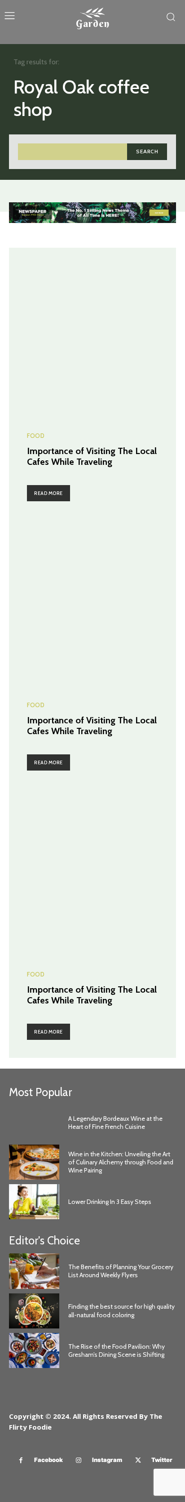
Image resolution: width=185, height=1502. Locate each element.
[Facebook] (21, 1460)
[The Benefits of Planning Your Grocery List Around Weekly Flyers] (34, 1270)
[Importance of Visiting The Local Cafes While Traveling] (92, 331)
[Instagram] (79, 1460)
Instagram (107, 1459)
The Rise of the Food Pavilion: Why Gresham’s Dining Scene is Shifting (116, 1350)
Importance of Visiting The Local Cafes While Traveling (92, 456)
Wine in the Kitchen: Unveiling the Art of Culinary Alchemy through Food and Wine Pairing (120, 1162)
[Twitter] (138, 1460)
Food (35, 436)
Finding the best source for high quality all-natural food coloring (121, 1310)
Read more (48, 493)
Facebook (48, 1459)
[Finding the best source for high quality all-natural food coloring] (34, 1310)
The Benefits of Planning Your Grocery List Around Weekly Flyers (120, 1271)
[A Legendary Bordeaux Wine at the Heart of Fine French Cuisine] (34, 1122)
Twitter (161, 1459)
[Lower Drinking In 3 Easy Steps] (34, 1201)
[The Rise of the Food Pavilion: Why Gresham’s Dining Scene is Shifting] (34, 1350)
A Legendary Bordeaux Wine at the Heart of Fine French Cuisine (115, 1122)
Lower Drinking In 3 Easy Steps (109, 1202)
